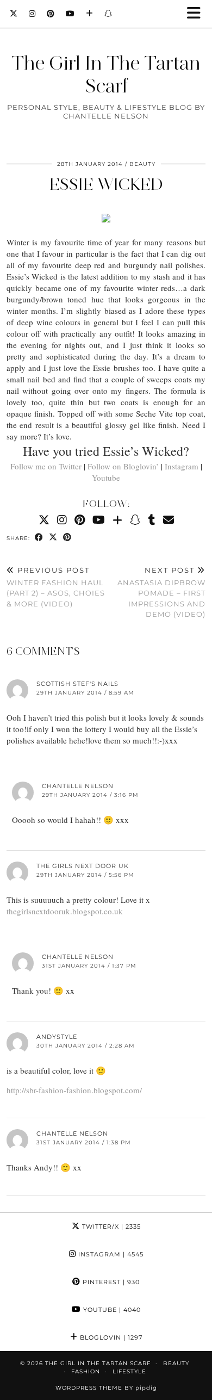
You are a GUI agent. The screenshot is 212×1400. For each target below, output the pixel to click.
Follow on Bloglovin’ (123, 466)
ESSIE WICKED (106, 184)
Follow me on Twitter (46, 466)
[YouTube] (70, 13)
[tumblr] (151, 519)
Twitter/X (110, 1226)
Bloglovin (110, 1337)
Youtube (106, 477)
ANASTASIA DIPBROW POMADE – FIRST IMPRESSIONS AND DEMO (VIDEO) (161, 592)
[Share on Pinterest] (67, 537)
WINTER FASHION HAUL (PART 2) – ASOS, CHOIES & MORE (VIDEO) (56, 587)
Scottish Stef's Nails (77, 683)
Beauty (142, 164)
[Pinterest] (51, 13)
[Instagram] (32, 13)
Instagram (181, 466)
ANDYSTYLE (56, 1036)
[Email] (168, 519)
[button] (197, 14)
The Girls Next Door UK (82, 866)
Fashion (85, 1371)
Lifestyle (129, 1371)
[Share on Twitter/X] (53, 537)
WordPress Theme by (106, 1387)
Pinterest (110, 1282)
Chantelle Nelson (78, 786)
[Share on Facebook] (39, 537)
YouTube (111, 1310)
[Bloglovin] (89, 13)
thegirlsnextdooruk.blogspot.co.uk (65, 911)
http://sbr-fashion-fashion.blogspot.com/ (74, 1090)
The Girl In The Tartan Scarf (106, 74)
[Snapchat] (108, 13)
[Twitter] (14, 13)
